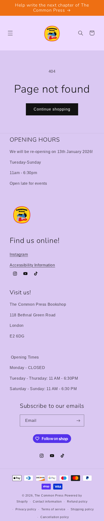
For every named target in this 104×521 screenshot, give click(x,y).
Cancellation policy (54, 517)
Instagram (19, 254)
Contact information (47, 501)
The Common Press (49, 495)
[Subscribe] (78, 420)
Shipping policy (82, 509)
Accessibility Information (32, 265)
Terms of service (53, 509)
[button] (10, 33)
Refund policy (77, 501)
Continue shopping (52, 109)
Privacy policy (25, 509)
